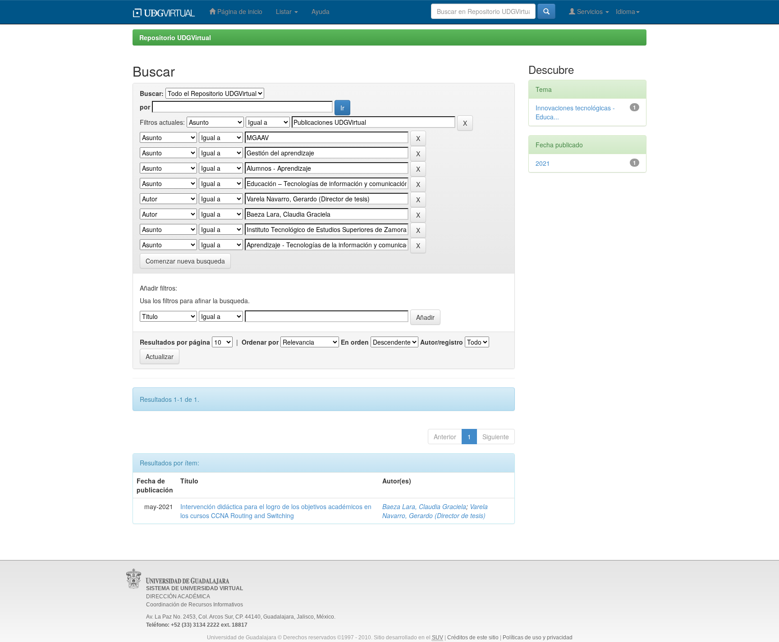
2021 (543, 163)
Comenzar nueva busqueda (185, 260)
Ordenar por (260, 341)
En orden (355, 341)
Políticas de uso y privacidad (538, 637)
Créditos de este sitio (473, 637)
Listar (284, 11)
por (145, 106)
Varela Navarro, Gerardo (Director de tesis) (435, 511)
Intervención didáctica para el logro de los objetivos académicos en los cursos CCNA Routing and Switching (275, 511)
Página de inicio (238, 11)
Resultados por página (175, 341)
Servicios (590, 11)
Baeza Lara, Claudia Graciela (424, 506)
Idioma (625, 11)
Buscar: (152, 93)
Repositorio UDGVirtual (175, 37)
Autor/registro (441, 341)
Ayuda (321, 11)
